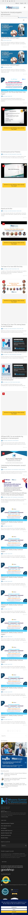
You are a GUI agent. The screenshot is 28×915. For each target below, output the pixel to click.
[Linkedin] (7, 1)
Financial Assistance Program (7, 823)
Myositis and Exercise (6, 835)
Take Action (23, 469)
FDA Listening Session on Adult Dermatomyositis (14, 352)
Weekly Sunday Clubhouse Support (10, 38)
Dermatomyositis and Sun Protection (10, 152)
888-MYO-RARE (4, 811)
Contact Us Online (4, 816)
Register (21, 3)
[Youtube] (10, 1)
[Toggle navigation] (24, 7)
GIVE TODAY (4, 861)
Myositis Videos (4, 837)
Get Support (4, 828)
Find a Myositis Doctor (6, 825)
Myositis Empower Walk (6, 833)
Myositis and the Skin (6, 208)
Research (16, 268)
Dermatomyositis (14, 154)
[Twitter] (3, 1)
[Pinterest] (12, 1)
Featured (18, 154)
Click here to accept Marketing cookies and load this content (14, 128)
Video (20, 154)
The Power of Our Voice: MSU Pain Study (11, 266)
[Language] (25, 3)
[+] (14, 30)
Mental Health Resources (6, 830)
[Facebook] (5, 1)
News (20, 328)
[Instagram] (14, 1)
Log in (18, 3)
